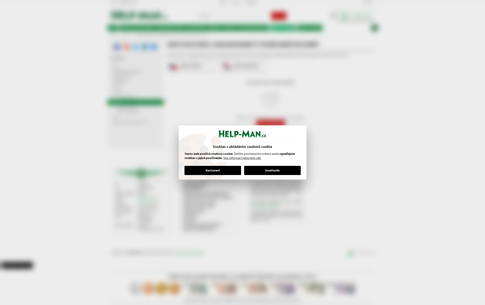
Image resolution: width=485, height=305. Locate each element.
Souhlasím (272, 170)
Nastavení (213, 170)
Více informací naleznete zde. (242, 158)
